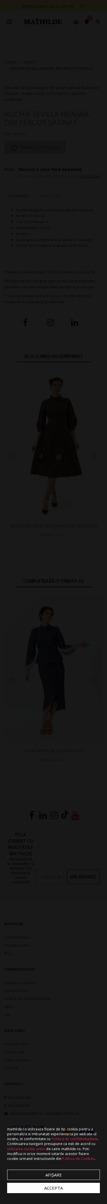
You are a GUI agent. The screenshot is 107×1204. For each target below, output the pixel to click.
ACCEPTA (53, 1188)
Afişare (53, 1175)
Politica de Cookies (78, 1158)
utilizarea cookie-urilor (26, 1148)
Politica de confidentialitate (75, 1138)
